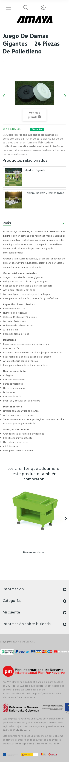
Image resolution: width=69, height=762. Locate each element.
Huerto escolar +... (34, 552)
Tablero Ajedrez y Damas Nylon (44, 193)
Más (7, 223)
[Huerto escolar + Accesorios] (34, 517)
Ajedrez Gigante (35, 170)
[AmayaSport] (34, 19)
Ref (5, 129)
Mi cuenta (11, 612)
